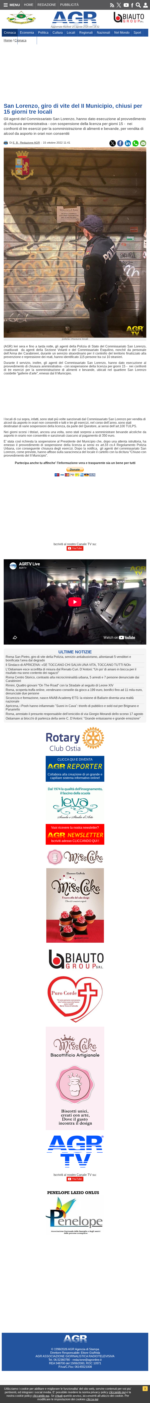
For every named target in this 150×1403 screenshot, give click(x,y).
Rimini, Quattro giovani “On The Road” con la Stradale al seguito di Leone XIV (59, 685)
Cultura (58, 32)
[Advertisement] (75, 71)
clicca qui (92, 1399)
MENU (15, 5)
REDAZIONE (47, 4)
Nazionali (103, 32)
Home (8, 40)
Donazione (27, 40)
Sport (137, 32)
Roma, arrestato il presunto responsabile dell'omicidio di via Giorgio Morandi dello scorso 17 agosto (74, 714)
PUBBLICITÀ (69, 4)
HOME (28, 4)
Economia (27, 32)
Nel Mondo (121, 32)
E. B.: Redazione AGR (26, 142)
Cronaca (10, 32)
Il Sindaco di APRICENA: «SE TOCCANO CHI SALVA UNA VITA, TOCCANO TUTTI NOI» (68, 664)
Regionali (86, 32)
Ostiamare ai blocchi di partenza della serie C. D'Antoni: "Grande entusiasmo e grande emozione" (73, 718)
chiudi (58, 1395)
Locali (71, 32)
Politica (43, 32)
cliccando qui (117, 1392)
